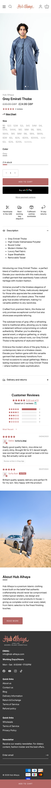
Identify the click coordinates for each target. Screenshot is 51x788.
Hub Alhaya (8, 94)
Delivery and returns (16, 379)
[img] (9, 436)
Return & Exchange (12, 700)
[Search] (10, 7)
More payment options (26, 197)
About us (7, 683)
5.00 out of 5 (32, 400)
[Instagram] (15, 671)
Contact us (8, 687)
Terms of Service (11, 704)
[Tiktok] (21, 671)
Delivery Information (12, 696)
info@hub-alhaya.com (13, 654)
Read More (13, 621)
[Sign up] (47, 755)
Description (12, 230)
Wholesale (8, 722)
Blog (5, 691)
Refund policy (9, 708)
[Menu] (4, 7)
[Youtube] (9, 671)
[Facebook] (4, 671)
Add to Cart (26, 784)
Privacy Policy (9, 730)
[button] (14, 409)
